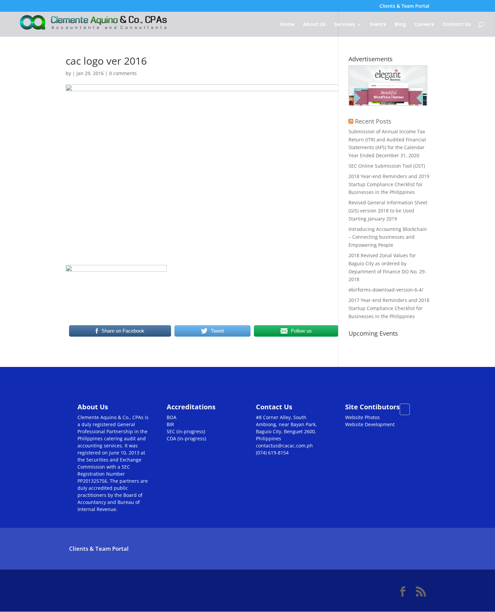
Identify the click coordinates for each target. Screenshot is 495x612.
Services (344, 25)
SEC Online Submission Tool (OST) (387, 166)
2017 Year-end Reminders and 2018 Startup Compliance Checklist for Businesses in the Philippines (389, 308)
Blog (400, 25)
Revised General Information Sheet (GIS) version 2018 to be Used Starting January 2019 (388, 210)
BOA (171, 417)
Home (287, 25)
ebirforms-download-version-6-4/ (386, 289)
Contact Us (456, 25)
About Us (314, 25)
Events (378, 25)
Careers (424, 25)
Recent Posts (373, 121)
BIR (170, 424)
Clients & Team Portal (404, 6)
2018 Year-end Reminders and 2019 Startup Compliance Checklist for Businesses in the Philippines (389, 184)
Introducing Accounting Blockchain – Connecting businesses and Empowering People (388, 237)
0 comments (123, 73)
